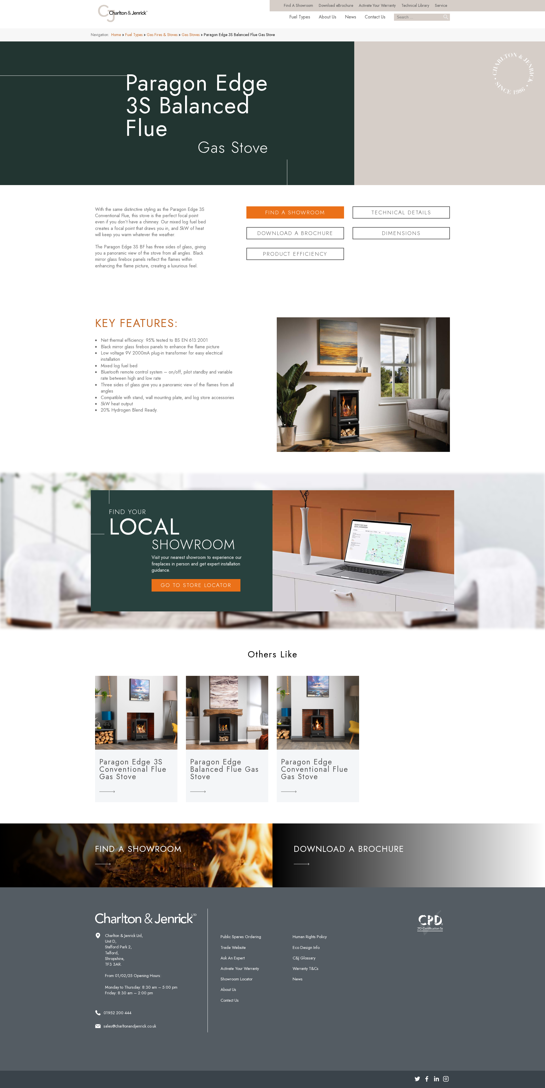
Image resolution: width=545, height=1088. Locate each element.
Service (441, 5)
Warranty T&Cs (305, 968)
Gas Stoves (191, 34)
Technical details (401, 212)
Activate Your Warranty (377, 5)
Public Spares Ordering (241, 937)
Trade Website (233, 947)
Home (116, 34)
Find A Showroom (298, 5)
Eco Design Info (306, 947)
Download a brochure (295, 233)
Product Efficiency (295, 254)
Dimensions (401, 233)
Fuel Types (299, 17)
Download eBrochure (336, 5)
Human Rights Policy (310, 937)
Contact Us (375, 17)
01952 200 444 (117, 1013)
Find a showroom (295, 212)
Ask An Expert (233, 958)
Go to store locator (196, 585)
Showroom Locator (237, 979)
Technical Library (415, 5)
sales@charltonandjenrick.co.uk (130, 1026)
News (350, 17)
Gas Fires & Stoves (162, 34)
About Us (327, 17)
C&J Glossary (304, 958)
